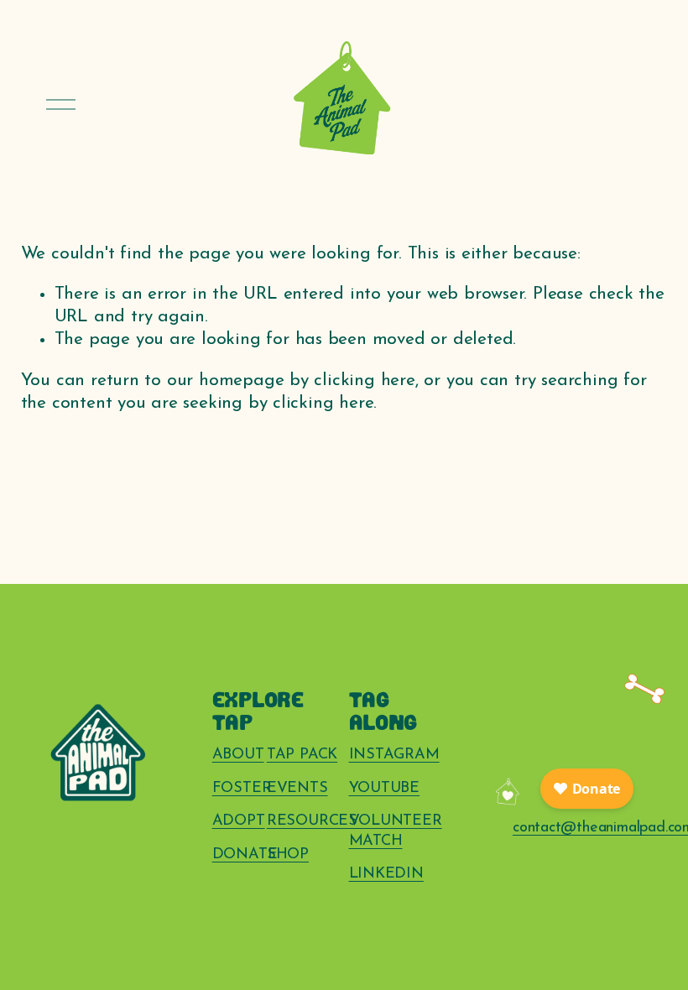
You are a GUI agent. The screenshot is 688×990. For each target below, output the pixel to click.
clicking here (364, 380)
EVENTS (297, 788)
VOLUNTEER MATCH (395, 830)
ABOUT (238, 755)
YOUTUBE (384, 788)
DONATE (245, 854)
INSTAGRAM (394, 755)
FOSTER (242, 788)
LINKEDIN (386, 874)
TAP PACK (302, 755)
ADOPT (238, 821)
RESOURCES (312, 821)
